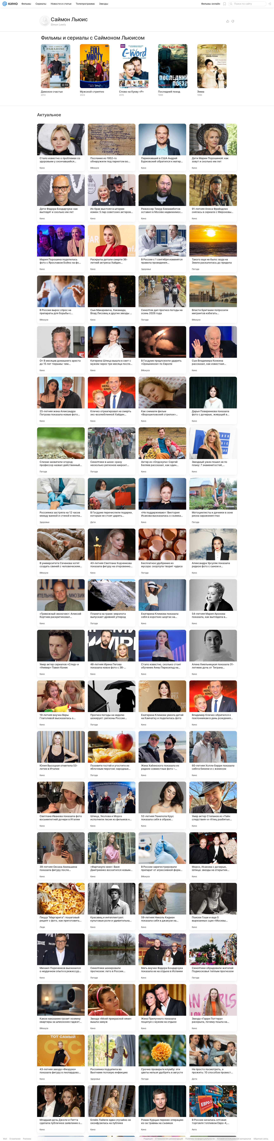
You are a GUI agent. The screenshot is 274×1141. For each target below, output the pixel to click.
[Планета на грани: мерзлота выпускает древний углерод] (111, 603)
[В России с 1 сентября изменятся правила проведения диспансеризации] (162, 248)
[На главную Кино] (12, 4)
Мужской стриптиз (92, 91)
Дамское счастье (52, 91)
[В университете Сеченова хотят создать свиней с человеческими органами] (61, 552)
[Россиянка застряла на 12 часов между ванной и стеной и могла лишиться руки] (61, 501)
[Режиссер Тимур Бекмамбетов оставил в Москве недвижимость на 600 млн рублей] (162, 198)
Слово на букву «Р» (131, 91)
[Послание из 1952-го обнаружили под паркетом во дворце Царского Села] (111, 147)
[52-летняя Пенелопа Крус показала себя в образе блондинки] (162, 805)
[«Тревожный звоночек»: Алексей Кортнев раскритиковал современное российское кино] (61, 603)
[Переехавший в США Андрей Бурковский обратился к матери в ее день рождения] (162, 147)
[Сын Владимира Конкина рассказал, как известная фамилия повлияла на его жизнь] (213, 350)
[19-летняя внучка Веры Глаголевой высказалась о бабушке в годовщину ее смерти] (61, 704)
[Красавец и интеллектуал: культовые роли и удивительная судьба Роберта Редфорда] (111, 906)
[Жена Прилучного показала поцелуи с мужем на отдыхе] (162, 1008)
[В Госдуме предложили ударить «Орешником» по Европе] (162, 350)
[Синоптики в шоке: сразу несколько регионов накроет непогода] (111, 451)
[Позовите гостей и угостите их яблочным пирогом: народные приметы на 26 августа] (111, 754)
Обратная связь (261, 1139)
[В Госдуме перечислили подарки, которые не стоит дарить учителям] (111, 501)
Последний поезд (169, 91)
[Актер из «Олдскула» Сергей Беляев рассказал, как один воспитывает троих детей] (162, 451)
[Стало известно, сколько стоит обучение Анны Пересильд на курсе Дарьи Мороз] (162, 653)
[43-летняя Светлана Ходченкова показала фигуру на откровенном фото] (111, 552)
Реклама (27, 1139)
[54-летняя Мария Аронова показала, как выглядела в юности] (213, 603)
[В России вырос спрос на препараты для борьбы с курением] (61, 299)
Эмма (200, 91)
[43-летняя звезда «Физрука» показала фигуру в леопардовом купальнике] (61, 1058)
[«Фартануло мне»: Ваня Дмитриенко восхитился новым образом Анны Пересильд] (111, 856)
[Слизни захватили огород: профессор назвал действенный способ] (61, 451)
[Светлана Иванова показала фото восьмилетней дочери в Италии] (61, 805)
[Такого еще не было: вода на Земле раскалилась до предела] (213, 248)
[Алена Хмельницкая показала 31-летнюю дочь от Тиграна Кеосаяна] (213, 653)
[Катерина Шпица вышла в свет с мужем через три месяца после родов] (111, 350)
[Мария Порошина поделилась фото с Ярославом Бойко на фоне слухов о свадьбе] (61, 248)
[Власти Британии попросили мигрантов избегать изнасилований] (213, 299)
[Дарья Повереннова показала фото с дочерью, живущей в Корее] (213, 400)
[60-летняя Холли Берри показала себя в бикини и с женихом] (213, 754)
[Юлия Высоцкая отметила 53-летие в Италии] (61, 754)
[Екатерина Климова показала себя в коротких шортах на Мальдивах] (162, 603)
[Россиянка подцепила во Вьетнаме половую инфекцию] (111, 1058)
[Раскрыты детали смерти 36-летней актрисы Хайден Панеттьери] (111, 248)
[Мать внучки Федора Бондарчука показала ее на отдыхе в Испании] (162, 957)
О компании (15, 1139)
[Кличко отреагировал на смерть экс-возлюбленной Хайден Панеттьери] (111, 400)
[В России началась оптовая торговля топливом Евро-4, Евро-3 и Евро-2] (213, 1109)
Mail (5, 1139)
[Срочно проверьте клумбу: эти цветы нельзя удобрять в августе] (162, 1058)
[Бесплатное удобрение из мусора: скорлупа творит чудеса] (162, 552)
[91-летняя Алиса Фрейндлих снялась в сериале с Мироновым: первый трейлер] (213, 198)
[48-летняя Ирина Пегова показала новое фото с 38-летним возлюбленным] (111, 653)
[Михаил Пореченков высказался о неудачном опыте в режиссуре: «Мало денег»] (61, 957)
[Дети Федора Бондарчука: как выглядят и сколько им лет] (61, 198)
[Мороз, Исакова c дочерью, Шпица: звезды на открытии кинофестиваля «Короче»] (213, 856)
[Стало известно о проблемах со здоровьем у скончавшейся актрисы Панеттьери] (61, 147)
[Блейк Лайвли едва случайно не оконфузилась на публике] (111, 1109)
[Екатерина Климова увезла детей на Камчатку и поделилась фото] (162, 704)
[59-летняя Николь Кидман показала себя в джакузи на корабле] (162, 906)
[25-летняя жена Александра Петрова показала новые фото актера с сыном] (61, 400)
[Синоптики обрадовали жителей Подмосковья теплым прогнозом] (213, 957)
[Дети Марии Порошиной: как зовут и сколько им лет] (213, 147)
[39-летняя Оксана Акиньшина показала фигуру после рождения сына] (61, 856)
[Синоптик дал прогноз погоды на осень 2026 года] (162, 299)
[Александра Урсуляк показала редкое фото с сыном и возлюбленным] (213, 552)
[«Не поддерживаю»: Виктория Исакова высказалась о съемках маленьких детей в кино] (162, 501)
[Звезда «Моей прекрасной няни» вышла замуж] (111, 1008)
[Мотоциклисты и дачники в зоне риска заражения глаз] (213, 501)
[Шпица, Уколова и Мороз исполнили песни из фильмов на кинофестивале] (111, 805)
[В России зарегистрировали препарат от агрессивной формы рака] (162, 856)
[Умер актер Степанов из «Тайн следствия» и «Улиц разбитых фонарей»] (213, 805)
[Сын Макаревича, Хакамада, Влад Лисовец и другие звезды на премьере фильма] (111, 299)
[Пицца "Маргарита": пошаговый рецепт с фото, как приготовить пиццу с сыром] (61, 906)
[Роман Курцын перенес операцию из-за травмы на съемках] (162, 1109)
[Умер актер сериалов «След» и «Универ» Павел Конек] (61, 653)
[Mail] (5, 4)
